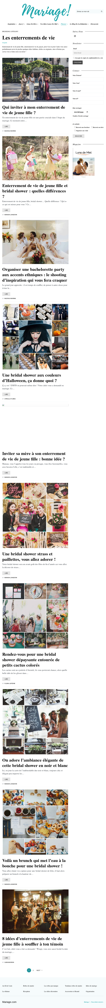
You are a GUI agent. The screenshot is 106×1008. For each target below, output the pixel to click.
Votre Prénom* (77, 75)
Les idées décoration (50, 991)
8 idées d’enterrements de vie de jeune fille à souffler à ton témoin (32, 941)
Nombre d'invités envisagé (80, 116)
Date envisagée (77, 108)
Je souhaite (76, 124)
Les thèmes (6, 991)
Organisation (90, 991)
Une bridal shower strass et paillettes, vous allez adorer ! (29, 556)
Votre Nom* (76, 83)
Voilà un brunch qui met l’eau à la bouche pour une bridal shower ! (34, 863)
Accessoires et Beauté (72, 991)
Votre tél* (75, 99)
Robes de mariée (28, 986)
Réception (26, 991)
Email (75, 49)
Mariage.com (9, 1002)
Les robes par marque (51, 986)
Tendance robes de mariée (73, 986)
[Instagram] (75, 36)
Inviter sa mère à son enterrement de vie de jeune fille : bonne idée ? (34, 456)
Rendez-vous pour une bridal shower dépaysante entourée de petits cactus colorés (31, 659)
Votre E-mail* (77, 91)
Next (38, 970)
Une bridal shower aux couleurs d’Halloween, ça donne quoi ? (31, 377)
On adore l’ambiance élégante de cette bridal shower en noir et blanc (35, 762)
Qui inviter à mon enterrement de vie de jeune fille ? (33, 110)
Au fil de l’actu (7, 986)
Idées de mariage (91, 986)
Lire (6, 126)
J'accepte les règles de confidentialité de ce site (89, 58)
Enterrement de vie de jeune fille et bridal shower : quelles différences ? (35, 190)
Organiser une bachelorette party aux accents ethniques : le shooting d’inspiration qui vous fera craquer (34, 274)
